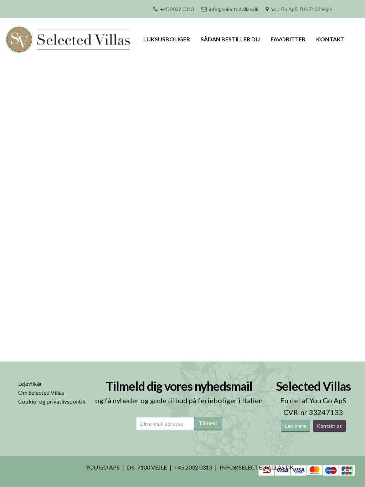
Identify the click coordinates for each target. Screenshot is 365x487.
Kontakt (330, 39)
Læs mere (295, 426)
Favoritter (288, 39)
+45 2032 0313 (177, 9)
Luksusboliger (166, 39)
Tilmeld (208, 423)
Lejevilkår (30, 383)
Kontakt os (329, 426)
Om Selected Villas (41, 392)
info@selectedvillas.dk (233, 9)
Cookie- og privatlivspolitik (52, 401)
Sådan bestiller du (230, 39)
